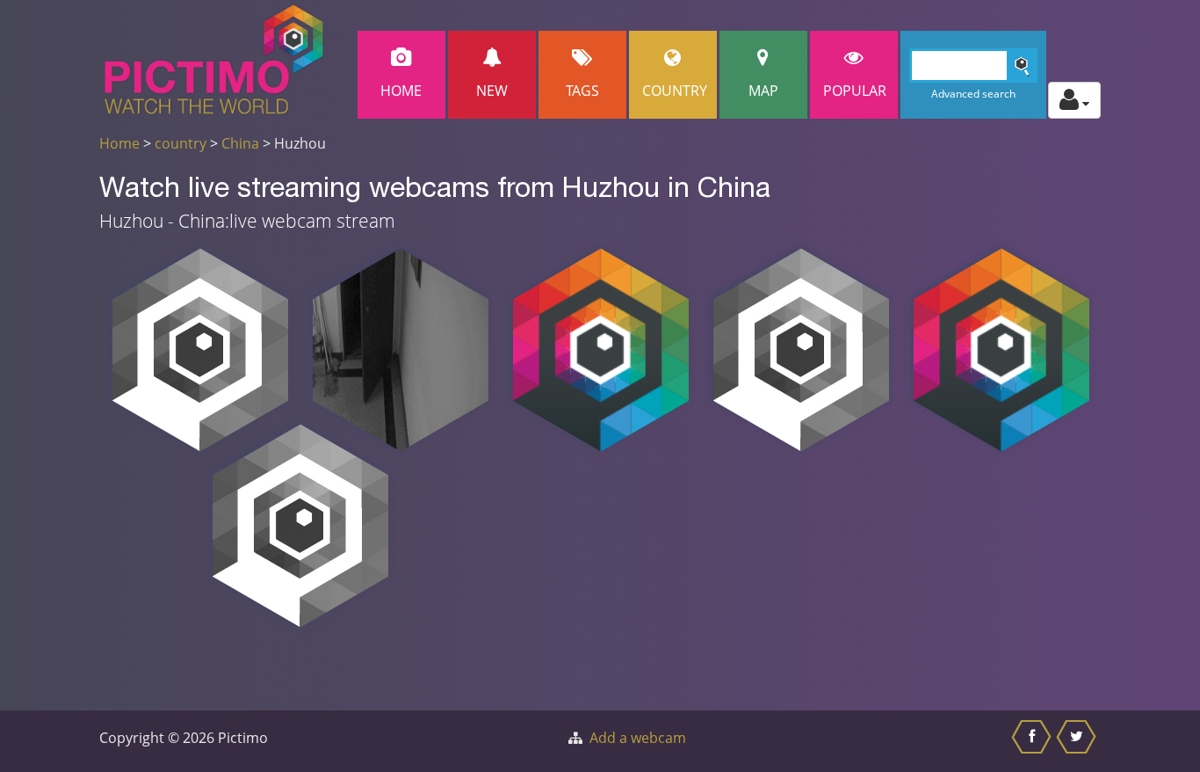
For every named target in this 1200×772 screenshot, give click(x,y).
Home (401, 90)
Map (763, 90)
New (492, 90)
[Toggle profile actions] (1074, 100)
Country (674, 90)
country (180, 143)
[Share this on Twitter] (1078, 741)
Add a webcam (637, 737)
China (240, 143)
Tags (582, 90)
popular (854, 90)
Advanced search (973, 93)
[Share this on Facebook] (1033, 741)
